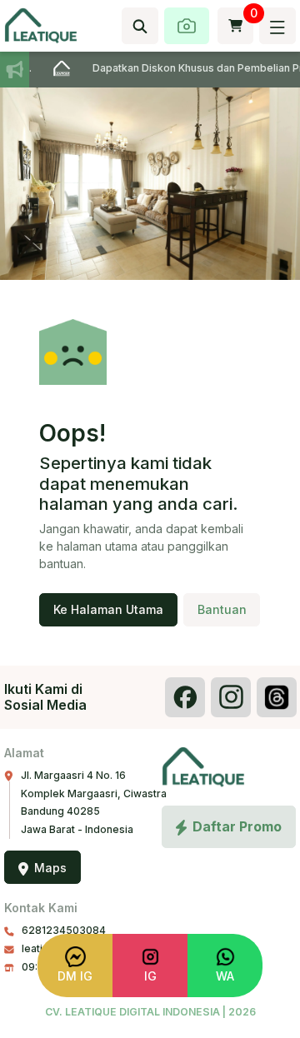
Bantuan (222, 609)
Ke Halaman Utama (108, 609)
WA (225, 976)
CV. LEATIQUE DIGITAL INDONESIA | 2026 (150, 1012)
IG (150, 976)
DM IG (75, 976)
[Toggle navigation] (277, 25)
